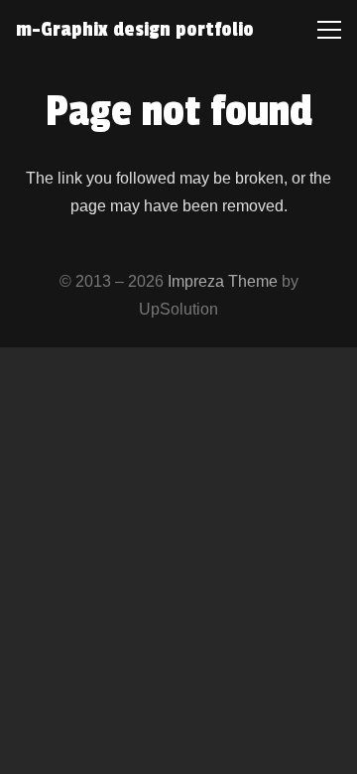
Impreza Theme (223, 281)
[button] (329, 30)
